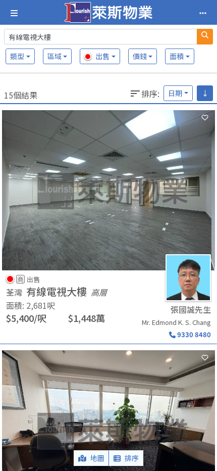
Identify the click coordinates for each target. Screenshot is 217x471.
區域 (54, 56)
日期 (175, 93)
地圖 (97, 458)
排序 (132, 458)
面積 (177, 56)
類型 (17, 56)
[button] (108, 225)
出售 (102, 56)
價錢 (140, 56)
